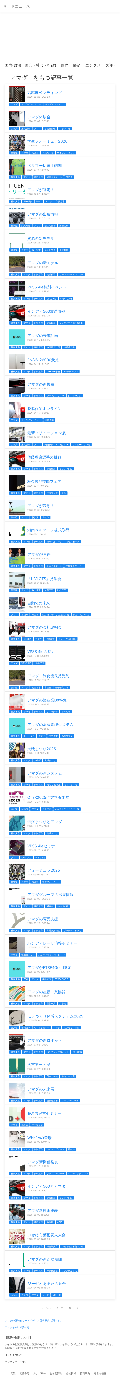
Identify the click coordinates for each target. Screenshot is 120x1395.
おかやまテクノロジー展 (67, 809)
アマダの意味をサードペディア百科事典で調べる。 (33, 1320)
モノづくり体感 (71, 1027)
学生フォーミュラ (66, 152)
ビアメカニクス (69, 1270)
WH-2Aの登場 (39, 1137)
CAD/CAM (26, 857)
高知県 (24, 614)
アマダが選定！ (40, 190)
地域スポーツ (72, 541)
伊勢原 (69, 177)
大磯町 (37, 760)
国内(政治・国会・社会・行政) (30, 65)
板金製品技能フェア (44, 481)
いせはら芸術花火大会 (46, 1235)
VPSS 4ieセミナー (43, 846)
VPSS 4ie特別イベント (47, 287)
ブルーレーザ (71, 784)
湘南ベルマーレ (54, 177)
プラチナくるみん (72, 930)
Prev (48, 1308)
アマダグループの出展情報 (50, 894)
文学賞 (62, 1003)
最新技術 (46, 809)
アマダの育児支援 (42, 919)
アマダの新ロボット (44, 1040)
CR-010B (77, 1052)
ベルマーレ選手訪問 (44, 165)
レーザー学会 (53, 371)
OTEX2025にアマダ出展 (48, 797)
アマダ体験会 (38, 117)
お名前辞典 (56, 1373)
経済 (77, 65)
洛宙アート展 (38, 1064)
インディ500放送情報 (46, 311)
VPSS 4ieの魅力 (41, 651)
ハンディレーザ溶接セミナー (52, 943)
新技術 (50, 1222)
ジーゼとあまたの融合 (46, 1283)
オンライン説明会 (67, 639)
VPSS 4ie (51, 298)
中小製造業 (37, 1125)
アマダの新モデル (42, 263)
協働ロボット (28, 955)
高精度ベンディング (44, 92)
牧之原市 (36, 590)
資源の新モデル (40, 238)
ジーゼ (45, 1295)
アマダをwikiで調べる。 (18, 1327)
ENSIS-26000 (71, 371)
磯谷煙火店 (52, 1246)
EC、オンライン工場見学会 (55, 614)
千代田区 (25, 1027)
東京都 (14, 1027)
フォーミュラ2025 (43, 870)
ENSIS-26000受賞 (43, 360)
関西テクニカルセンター (57, 444)
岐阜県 (14, 517)
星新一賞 (51, 1003)
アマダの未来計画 (42, 335)
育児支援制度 (53, 930)
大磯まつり (50, 760)
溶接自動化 (50, 128)
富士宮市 (36, 250)
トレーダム (29, 736)
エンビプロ (50, 250)
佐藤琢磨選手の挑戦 (44, 457)
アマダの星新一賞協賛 (46, 992)
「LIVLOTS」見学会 (44, 578)
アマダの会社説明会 (44, 627)
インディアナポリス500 (71, 323)
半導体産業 (52, 1270)
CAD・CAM (66, 298)
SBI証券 (27, 639)
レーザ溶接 (52, 711)
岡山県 (14, 809)
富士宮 (48, 687)
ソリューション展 (81, 444)
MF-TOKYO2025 (70, 1100)
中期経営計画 (53, 347)
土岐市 (45, 517)
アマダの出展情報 (42, 214)
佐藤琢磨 (51, 323)
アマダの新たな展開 (44, 1259)
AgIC (59, 1222)
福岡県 (14, 225)
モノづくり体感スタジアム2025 (55, 1016)
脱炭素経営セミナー (44, 1113)
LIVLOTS (61, 590)
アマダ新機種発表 (42, 1162)
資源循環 (51, 274)
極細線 (71, 1149)
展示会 (50, 906)
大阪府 (14, 128)
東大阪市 (25, 128)
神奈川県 (15, 177)
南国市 (35, 614)
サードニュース (16, 6)
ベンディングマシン (55, 104)
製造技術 (63, 225)
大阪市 (24, 1295)
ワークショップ (41, 1027)
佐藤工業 (49, 590)
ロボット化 (64, 128)
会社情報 (71, 1373)
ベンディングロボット (58, 1052)
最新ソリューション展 (46, 433)
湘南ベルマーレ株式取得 (48, 530)
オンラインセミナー (31, 104)
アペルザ (66, 711)
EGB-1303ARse (81, 614)
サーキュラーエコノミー (71, 274)
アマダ (14, 104)
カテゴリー (39, 1373)
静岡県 (14, 250)
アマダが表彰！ (40, 505)
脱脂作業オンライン (44, 408)
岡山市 (24, 809)
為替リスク (67, 736)
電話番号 (24, 1373)
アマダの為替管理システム (50, 724)
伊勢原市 (38, 177)
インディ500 (65, 468)
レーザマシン (74, 395)
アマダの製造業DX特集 (47, 700)
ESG (26, 979)
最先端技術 (50, 225)
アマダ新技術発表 (42, 1210)
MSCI (39, 201)
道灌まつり (52, 833)
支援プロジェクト (74, 566)
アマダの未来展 (40, 1089)
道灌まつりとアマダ (44, 821)
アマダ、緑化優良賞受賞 (48, 676)
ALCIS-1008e (53, 784)
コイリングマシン (55, 1149)
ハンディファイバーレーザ (51, 955)
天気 (12, 1373)
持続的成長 (69, 347)
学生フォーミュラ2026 (47, 141)
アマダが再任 (38, 554)
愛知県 (14, 152)
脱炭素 (35, 517)
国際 (64, 65)
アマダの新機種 (40, 384)
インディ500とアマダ (46, 1186)
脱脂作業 (49, 420)
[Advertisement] (60, 39)
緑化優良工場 (61, 687)
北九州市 (25, 225)
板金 (64, 493)
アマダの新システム (44, 773)
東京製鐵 (63, 250)
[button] (9, 65)
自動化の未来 (38, 603)
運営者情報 (100, 1373)
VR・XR (57, 1295)
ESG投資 (28, 201)
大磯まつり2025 (41, 749)
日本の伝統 (52, 1076)
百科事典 (85, 1373)
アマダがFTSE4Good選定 (49, 967)
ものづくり (47, 152)
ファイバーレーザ (55, 395)
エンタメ (93, 65)
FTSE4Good (61, 979)
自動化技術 (52, 1100)
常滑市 (35, 152)
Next (72, 1308)
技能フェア (52, 493)
